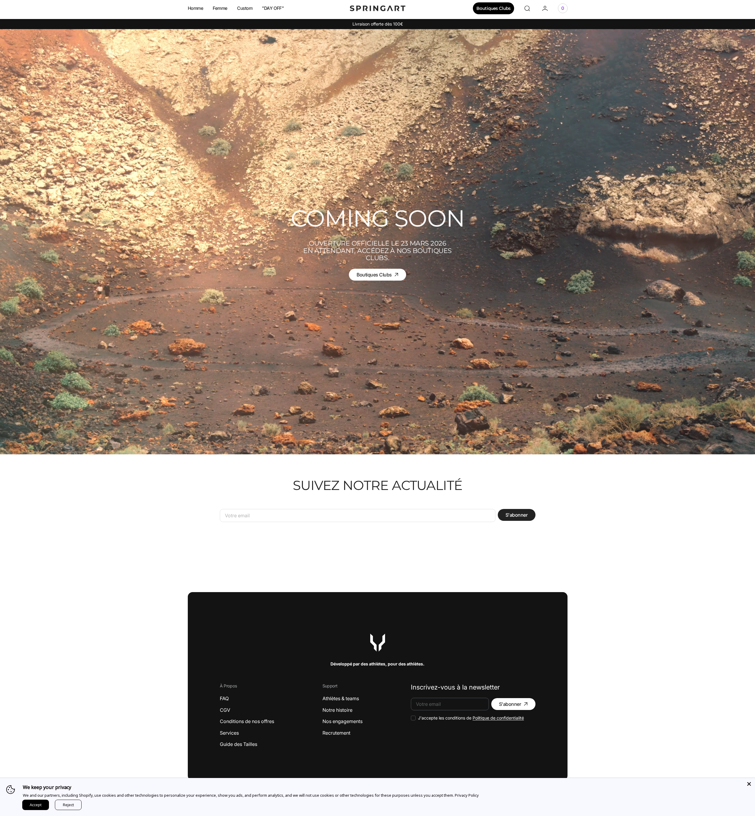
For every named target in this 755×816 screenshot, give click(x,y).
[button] (527, 8)
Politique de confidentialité (498, 717)
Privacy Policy (467, 795)
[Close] (749, 784)
